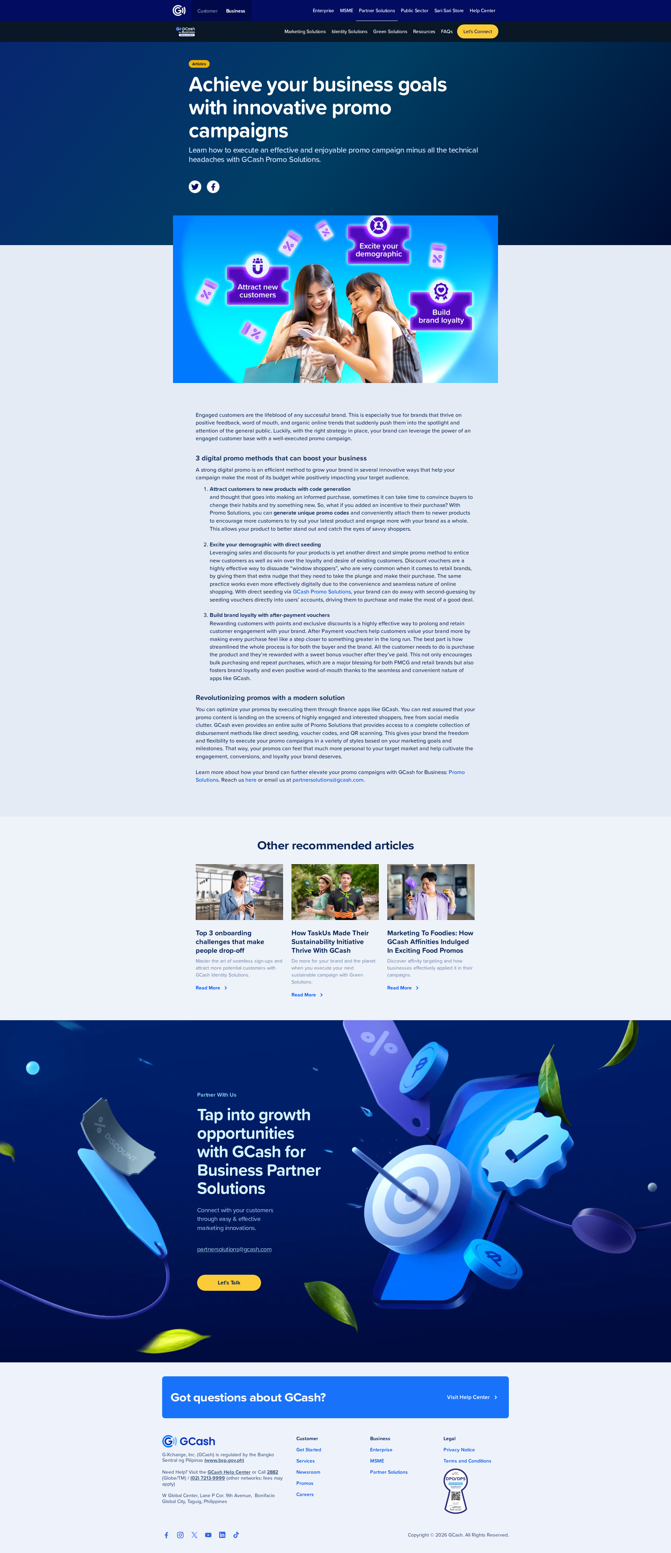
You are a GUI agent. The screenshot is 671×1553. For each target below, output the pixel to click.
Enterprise (381, 1449)
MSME (377, 1460)
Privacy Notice (459, 1449)
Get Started (308, 1449)
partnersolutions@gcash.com (328, 779)
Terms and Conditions (467, 1460)
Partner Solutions (389, 1472)
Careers (305, 1494)
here (251, 779)
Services (305, 1460)
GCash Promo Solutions (322, 591)
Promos (304, 1483)
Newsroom (308, 1472)
